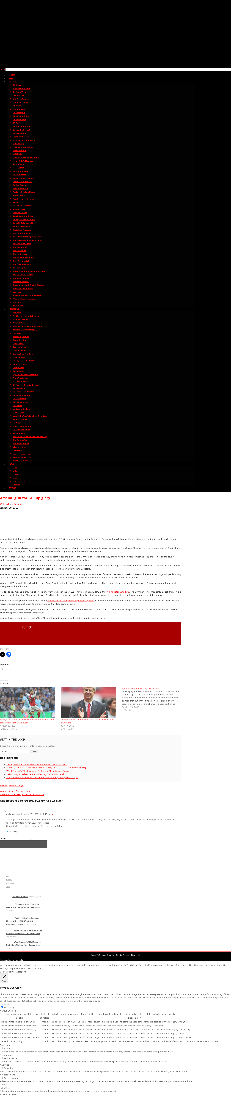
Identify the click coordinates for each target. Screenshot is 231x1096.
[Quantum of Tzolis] (8, 896)
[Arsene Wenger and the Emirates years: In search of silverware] (89, 702)
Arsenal (4, 785)
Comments (10, 883)
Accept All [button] (21, 971)
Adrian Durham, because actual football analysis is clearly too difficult (24, 932)
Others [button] (3, 1084)
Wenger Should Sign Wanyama (15, 791)
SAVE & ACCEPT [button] (8, 1094)
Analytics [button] (4, 1064)
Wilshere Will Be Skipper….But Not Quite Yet (22, 794)
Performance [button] (6, 1055)
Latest (8, 876)
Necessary (9, 1007)
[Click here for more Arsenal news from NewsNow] (23, 844)
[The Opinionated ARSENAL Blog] (115, 66)
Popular (9, 879)
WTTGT (4, 503)
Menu (3, 69)
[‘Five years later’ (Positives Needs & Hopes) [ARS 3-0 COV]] (9, 904)
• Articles (17, 503)
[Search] (31, 839)
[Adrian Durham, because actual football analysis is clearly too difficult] (9, 930)
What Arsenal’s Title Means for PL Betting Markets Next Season (23, 943)
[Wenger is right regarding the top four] (152, 699)
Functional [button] (5, 1045)
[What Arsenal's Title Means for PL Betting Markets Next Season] (9, 942)
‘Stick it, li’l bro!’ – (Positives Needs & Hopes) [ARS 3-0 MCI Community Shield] (22, 921)
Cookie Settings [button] (8, 971)
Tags (8, 886)
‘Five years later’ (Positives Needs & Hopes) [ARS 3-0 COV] (22, 906)
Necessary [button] (5, 1004)
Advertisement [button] (7, 1074)
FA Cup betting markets (117, 591)
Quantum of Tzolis (20, 896)
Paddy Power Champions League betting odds (70, 600)
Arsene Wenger (16, 785)
